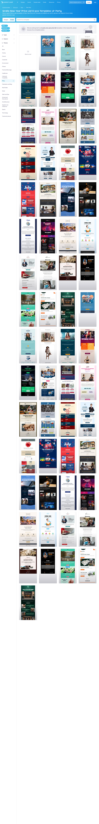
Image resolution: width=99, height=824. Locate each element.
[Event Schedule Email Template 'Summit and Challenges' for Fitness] (48, 89)
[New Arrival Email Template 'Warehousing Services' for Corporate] (28, 126)
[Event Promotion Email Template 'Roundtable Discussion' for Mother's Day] (48, 126)
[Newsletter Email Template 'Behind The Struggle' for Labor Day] (88, 126)
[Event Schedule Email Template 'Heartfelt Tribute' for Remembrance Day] (68, 162)
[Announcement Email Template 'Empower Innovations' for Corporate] (68, 52)
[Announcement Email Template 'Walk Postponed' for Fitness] (48, 52)
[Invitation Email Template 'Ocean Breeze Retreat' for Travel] (48, 272)
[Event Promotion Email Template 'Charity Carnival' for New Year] (28, 309)
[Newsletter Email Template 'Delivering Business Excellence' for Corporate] (48, 162)
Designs (6, 19)
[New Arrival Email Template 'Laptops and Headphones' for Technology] (88, 199)
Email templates (6, 7)
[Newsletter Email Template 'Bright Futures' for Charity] (88, 89)
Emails (12, 19)
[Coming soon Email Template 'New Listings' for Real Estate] (48, 199)
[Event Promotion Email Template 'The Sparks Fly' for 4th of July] (88, 162)
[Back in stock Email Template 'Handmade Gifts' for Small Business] (68, 126)
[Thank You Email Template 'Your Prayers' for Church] (68, 272)
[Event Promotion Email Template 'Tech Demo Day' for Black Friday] (68, 89)
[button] (14, 35)
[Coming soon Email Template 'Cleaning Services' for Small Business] (88, 236)
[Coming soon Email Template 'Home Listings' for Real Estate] (48, 309)
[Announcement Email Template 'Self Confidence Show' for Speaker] (88, 272)
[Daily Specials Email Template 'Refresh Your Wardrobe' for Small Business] (88, 52)
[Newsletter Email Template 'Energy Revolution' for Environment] (68, 199)
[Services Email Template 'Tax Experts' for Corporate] (28, 272)
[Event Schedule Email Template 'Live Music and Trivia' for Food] (28, 162)
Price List (15, 7)
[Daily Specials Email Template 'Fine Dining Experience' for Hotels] (68, 236)
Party (22, 7)
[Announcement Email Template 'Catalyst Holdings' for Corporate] (28, 89)
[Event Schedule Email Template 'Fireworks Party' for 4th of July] (28, 199)
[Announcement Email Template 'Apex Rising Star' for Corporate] (28, 236)
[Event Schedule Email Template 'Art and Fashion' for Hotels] (68, 309)
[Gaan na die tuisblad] (6, 2)
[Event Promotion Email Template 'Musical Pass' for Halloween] (48, 236)
